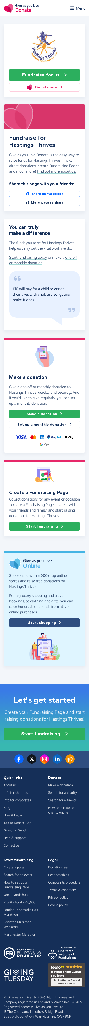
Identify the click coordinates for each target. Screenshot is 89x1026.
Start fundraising (42, 526)
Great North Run (16, 895)
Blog (7, 808)
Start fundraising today (28, 257)
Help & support (15, 838)
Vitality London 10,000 (19, 902)
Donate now (46, 87)
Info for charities (16, 792)
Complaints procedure (64, 882)
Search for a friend (62, 800)
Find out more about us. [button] (56, 171)
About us (10, 785)
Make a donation (42, 414)
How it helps (13, 815)
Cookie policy (58, 905)
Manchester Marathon (20, 934)
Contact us (11, 845)
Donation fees (58, 867)
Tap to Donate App (17, 823)
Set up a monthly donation (42, 424)
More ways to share (47, 203)
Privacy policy (58, 897)
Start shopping (42, 622)
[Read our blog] (70, 762)
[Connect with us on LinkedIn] (57, 762)
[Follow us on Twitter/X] (31, 762)
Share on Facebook (47, 194)
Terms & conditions (62, 890)
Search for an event (18, 875)
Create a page (14, 867)
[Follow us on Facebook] (19, 762)
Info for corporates (17, 800)
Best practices (58, 875)
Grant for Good (15, 830)
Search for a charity (62, 792)
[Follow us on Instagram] (44, 762)
